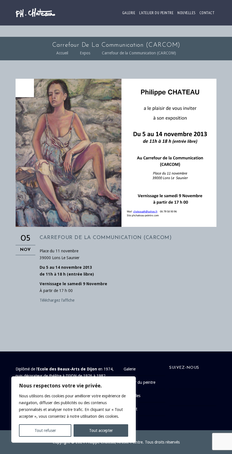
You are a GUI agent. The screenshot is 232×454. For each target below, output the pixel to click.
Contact (207, 12)
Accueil (62, 53)
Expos (85, 53)
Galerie (129, 12)
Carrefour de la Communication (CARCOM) (139, 53)
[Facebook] (195, 381)
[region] (73, 409)
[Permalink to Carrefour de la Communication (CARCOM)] (116, 225)
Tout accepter (101, 430)
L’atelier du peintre (156, 12)
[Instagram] (195, 397)
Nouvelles (186, 12)
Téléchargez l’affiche (57, 300)
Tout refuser (45, 430)
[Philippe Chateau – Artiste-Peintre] (35, 12)
